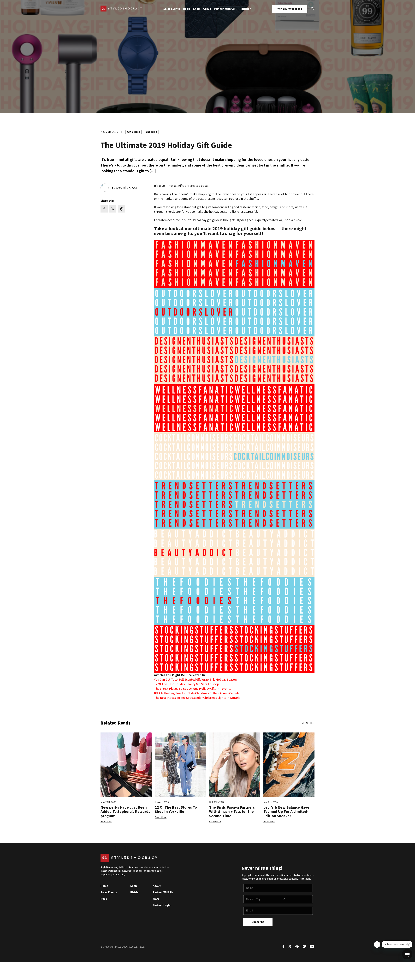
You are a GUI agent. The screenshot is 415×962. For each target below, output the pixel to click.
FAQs (156, 899)
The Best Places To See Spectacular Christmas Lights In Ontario (197, 698)
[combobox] (264, 899)
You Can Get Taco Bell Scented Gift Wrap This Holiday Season (195, 679)
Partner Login (162, 905)
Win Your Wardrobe (289, 9)
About (207, 9)
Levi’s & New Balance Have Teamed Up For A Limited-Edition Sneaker (286, 812)
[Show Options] (296, 899)
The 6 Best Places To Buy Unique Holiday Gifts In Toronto (192, 688)
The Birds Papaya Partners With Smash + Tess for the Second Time (232, 812)
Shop (196, 9)
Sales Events (171, 9)
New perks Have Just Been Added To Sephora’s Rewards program (125, 812)
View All (308, 723)
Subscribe (258, 922)
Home (104, 886)
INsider (246, 9)
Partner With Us (224, 9)
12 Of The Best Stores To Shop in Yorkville (176, 809)
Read (186, 9)
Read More (106, 821)
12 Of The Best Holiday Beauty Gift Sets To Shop (186, 684)
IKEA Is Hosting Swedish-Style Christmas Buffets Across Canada (196, 693)
